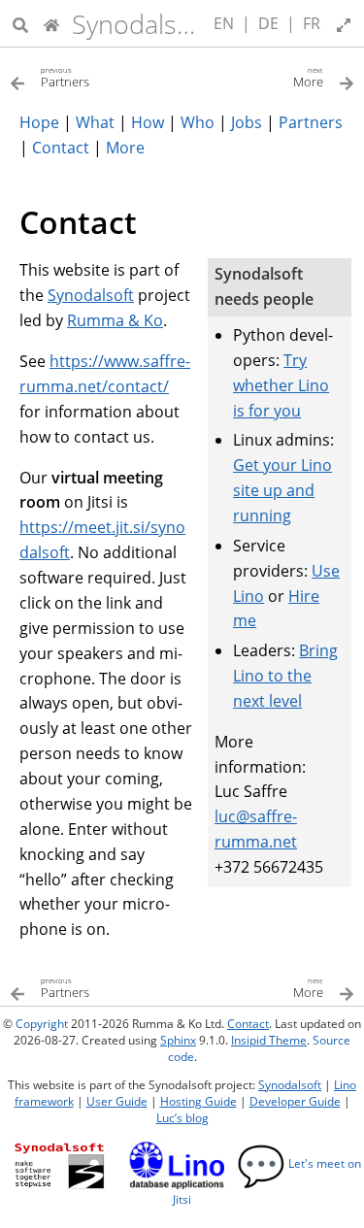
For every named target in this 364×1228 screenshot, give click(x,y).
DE (268, 23)
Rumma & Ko (115, 320)
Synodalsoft (140, 24)
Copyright (42, 1023)
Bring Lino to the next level (285, 676)
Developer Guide (295, 1101)
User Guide (117, 1101)
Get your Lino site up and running (282, 490)
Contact (248, 1023)
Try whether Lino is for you (281, 385)
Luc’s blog (182, 1118)
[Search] (20, 23)
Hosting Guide (198, 1101)
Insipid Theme (269, 1040)
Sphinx (178, 1040)
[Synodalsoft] (51, 23)
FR (311, 23)
